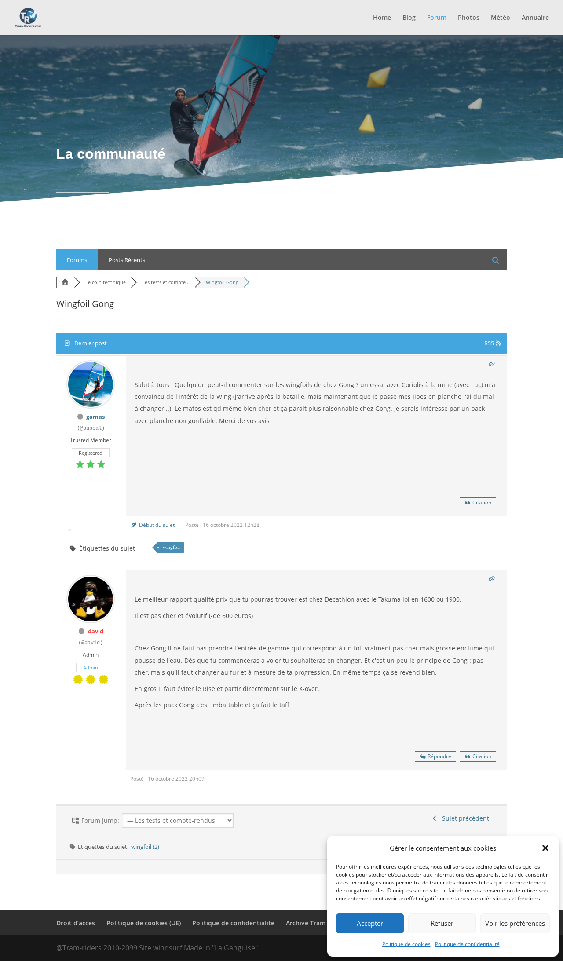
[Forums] (65, 282)
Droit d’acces (75, 923)
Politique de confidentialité (467, 944)
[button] (545, 848)
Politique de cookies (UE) (143, 923)
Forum (436, 18)
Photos (468, 18)
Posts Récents (127, 260)
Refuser (442, 923)
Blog (409, 18)
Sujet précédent (464, 818)
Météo (500, 18)
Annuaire (535, 18)
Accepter (370, 923)
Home (382, 18)
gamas (95, 416)
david (95, 631)
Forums (77, 260)
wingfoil (171, 547)
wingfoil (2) (145, 847)
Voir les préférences (515, 923)
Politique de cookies (406, 944)
